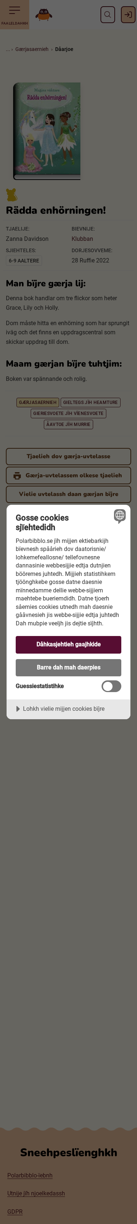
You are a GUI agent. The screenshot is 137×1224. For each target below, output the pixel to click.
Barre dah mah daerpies (68, 667)
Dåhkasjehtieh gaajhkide (69, 644)
